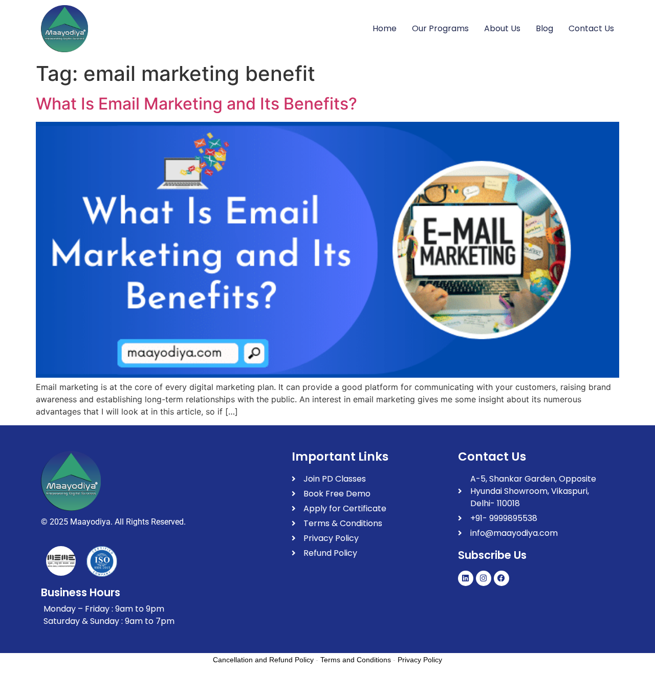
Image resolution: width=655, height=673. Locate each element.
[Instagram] (483, 578)
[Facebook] (501, 578)
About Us (502, 28)
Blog (544, 28)
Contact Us (591, 28)
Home (385, 28)
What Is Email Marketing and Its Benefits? (196, 104)
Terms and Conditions (355, 660)
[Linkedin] (465, 578)
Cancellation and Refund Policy (263, 660)
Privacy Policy (420, 660)
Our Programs (440, 28)
